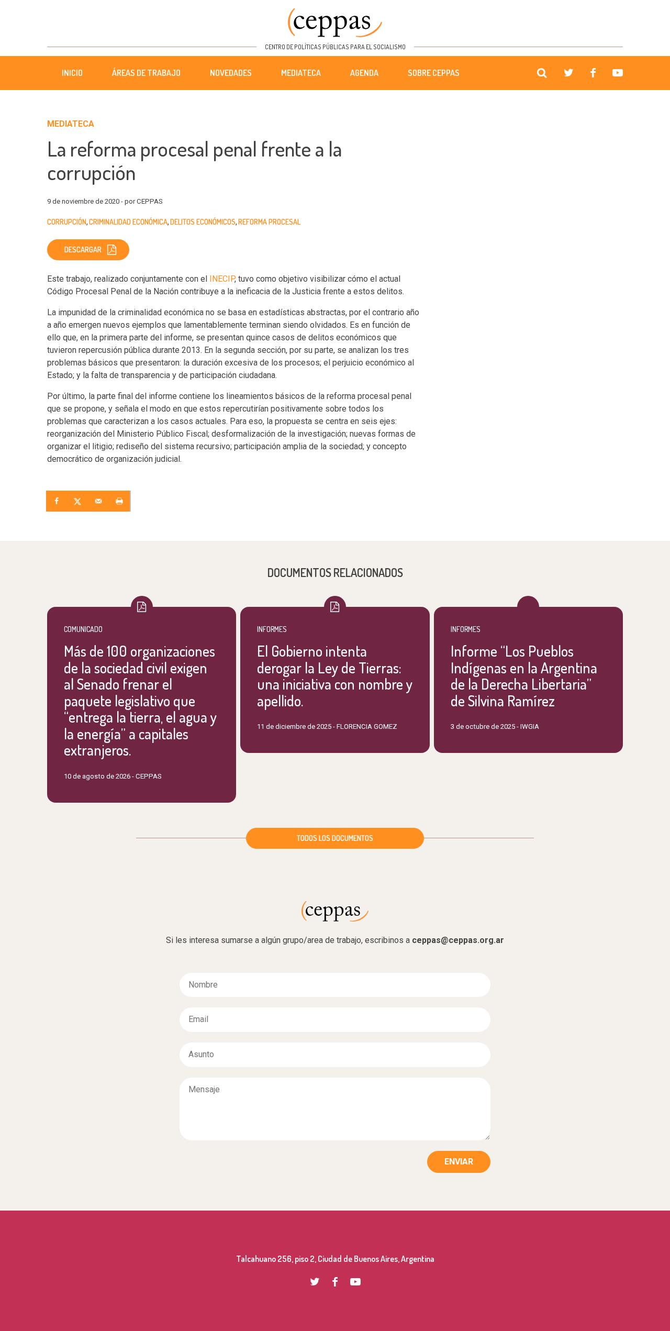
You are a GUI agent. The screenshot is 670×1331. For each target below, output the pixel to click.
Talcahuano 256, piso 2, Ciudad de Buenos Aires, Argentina (335, 1259)
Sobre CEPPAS (434, 73)
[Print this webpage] (120, 501)
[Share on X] (78, 501)
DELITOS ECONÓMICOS (203, 221)
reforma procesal (269, 221)
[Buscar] (542, 73)
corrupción (66, 221)
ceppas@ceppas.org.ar (458, 940)
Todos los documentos (335, 838)
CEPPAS (335, 22)
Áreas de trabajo (146, 73)
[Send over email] (99, 501)
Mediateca (301, 73)
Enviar (458, 1162)
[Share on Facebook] (57, 501)
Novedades (231, 73)
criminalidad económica (128, 221)
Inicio (72, 73)
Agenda (364, 73)
